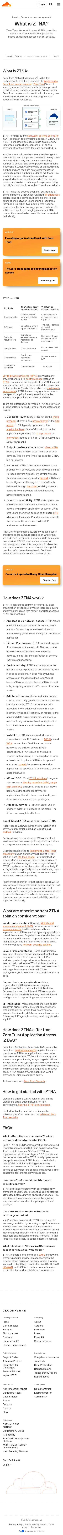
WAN (9, 743)
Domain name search (14, 1345)
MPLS (47, 739)
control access (34, 378)
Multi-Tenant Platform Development (15, 1446)
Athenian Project (12, 1361)
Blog (5, 1412)
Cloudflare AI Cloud (13, 1430)
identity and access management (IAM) (28, 924)
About (37, 1321)
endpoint (7, 831)
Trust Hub (39, 1361)
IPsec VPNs (51, 447)
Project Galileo (11, 1357)
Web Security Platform (15, 1451)
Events (7, 1408)
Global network (42, 1341)
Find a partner (10, 1333)
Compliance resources (46, 1357)
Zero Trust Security (34, 1081)
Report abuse (41, 1376)
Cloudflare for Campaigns (10, 1366)
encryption (12, 437)
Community (40, 1396)
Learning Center (19, 17)
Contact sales (10, 1325)
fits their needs (26, 856)
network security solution (37, 944)
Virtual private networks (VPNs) (20, 375)
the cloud (32, 486)
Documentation (43, 1388)
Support (7, 1404)
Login (42, 4)
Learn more (49, 250)
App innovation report (15, 1388)
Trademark (36, 1527)
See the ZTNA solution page (34, 1104)
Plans (6, 1321)
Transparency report (45, 1372)
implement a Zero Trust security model (30, 82)
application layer (15, 429)
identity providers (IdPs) (36, 782)
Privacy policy (15, 1524)
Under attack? (11, 1341)
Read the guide (48, 280)
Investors (39, 1329)
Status (6, 1400)
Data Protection (43, 1365)
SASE (42, 1254)
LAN (55, 512)
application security (25, 1050)
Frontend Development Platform (16, 1440)
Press (37, 1333)
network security (12, 929)
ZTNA (6, 382)
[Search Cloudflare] (50, 4)
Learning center (43, 1392)
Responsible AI (42, 1368)
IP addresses (52, 194)
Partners (7, 1329)
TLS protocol (43, 433)
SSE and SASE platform (11, 1425)
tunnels (23, 764)
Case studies (10, 1396)
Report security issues (35, 1524)
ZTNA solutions (38, 778)
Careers (38, 1325)
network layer (40, 420)
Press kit (39, 1337)
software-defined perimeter (43, 135)
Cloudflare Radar (12, 1392)
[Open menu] (58, 4)
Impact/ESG (9, 1375)
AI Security (9, 1434)
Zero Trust (39, 84)
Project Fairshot (12, 1371)
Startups (7, 1337)
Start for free (49, 580)
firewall (44, 478)
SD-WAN (8, 1267)
